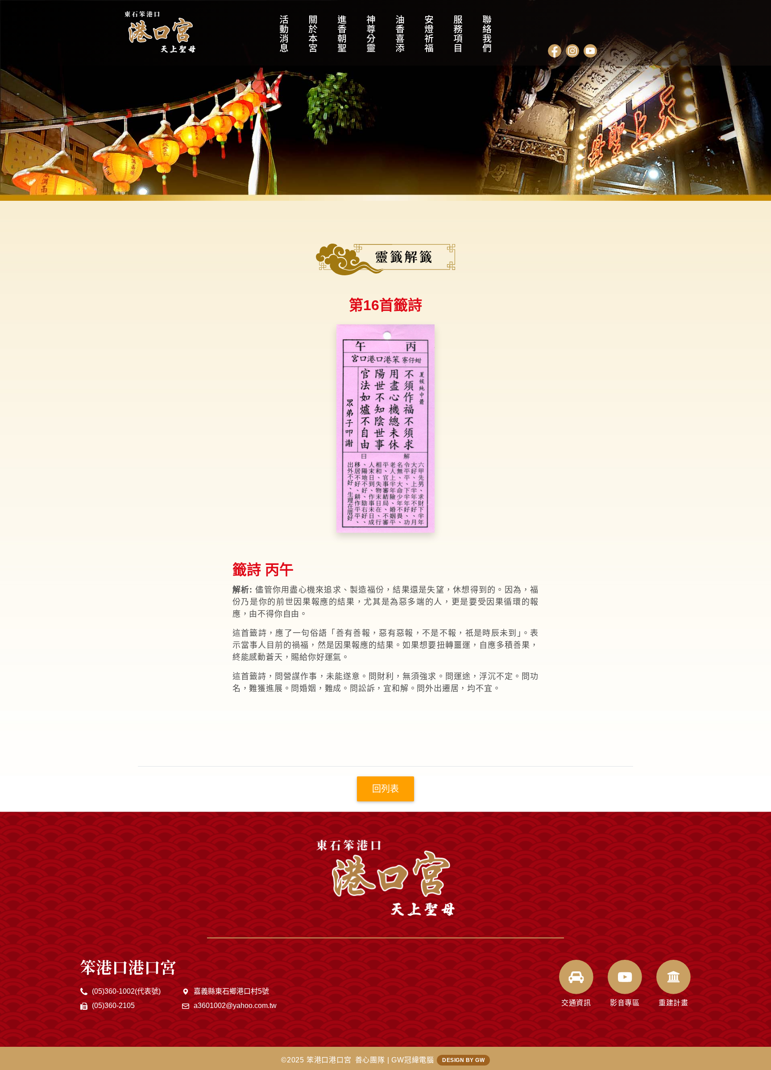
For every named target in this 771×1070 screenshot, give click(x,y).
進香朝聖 (342, 38)
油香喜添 (400, 38)
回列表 (385, 789)
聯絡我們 (487, 38)
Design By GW (463, 1060)
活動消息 (284, 38)
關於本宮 (313, 38)
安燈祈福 (429, 38)
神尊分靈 (371, 38)
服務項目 (458, 38)
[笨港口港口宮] (159, 32)
